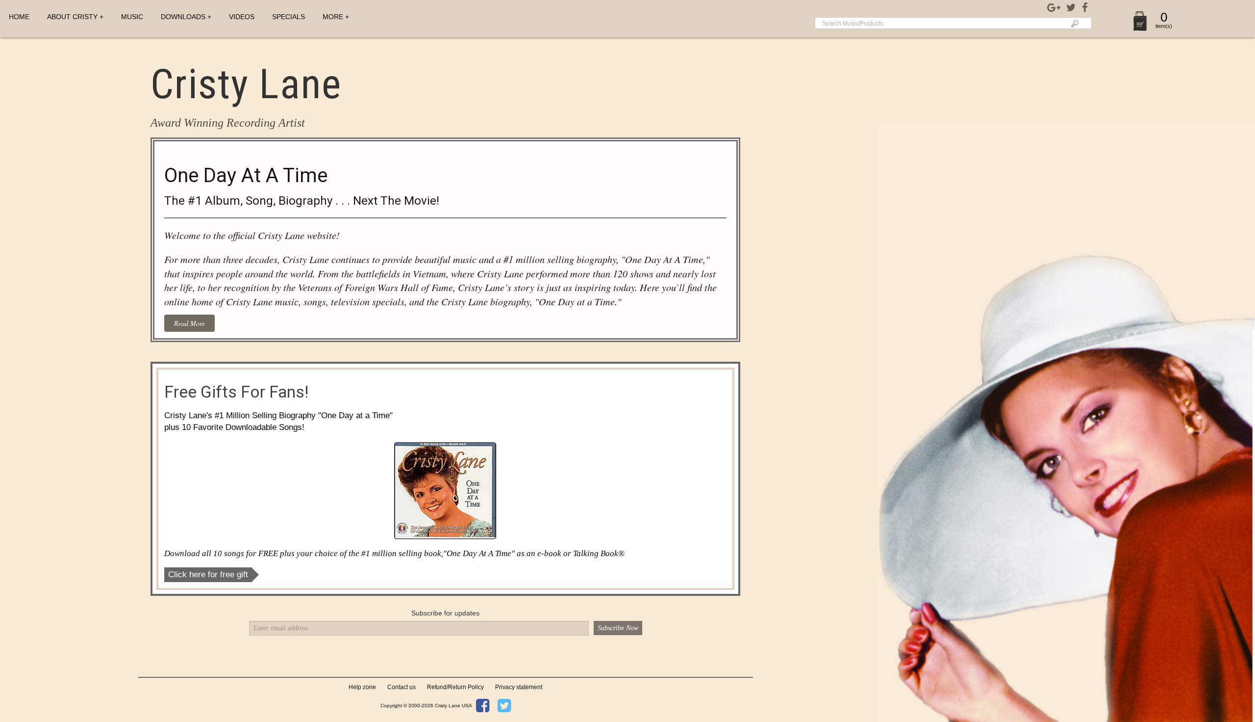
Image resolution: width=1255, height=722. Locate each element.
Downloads (183, 17)
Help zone (362, 687)
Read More (189, 323)
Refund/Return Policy (455, 687)
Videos (241, 17)
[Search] (1075, 23)
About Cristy (72, 17)
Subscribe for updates (445, 613)
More (333, 17)
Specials (288, 17)
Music (132, 17)
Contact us (401, 687)
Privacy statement (518, 687)
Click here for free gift (208, 574)
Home (19, 17)
